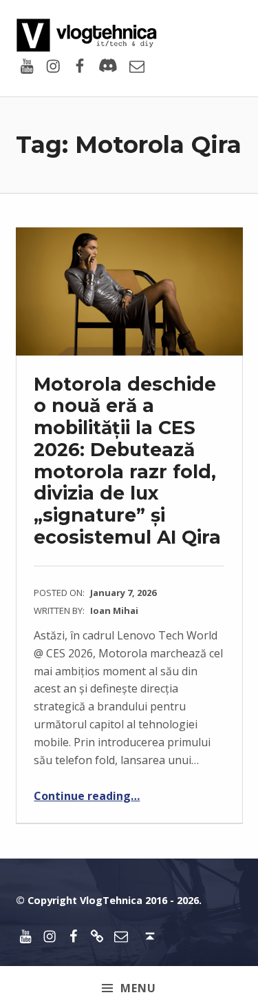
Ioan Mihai (114, 610)
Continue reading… (87, 795)
